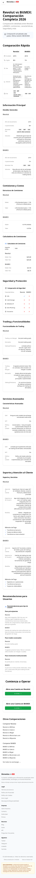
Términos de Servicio (7, 790)
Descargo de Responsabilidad (10, 801)
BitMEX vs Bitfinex (9, 747)
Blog (2, 825)
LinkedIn (3, 846)
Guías (3, 827)
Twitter (3, 841)
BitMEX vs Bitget (8, 752)
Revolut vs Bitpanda (9, 738)
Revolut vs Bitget (8, 733)
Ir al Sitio (17, 693)
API (2, 830)
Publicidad (4, 814)
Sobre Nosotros (5, 808)
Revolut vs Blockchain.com (11, 735)
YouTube (3, 849)
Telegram (4, 843)
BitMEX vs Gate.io (8, 749)
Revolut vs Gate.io (9, 730)
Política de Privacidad (7, 792)
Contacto (4, 811)
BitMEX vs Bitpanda (9, 758)
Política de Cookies (6, 795)
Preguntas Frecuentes (7, 833)
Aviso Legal (4, 798)
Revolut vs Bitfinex (9, 727)
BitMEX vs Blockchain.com (11, 755)
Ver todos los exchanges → (12, 762)
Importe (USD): (7, 248)
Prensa (3, 817)
